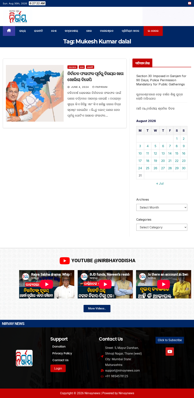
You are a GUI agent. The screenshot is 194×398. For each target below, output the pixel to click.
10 (140, 153)
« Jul (159, 183)
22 (176, 161)
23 (183, 161)
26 (155, 168)
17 (140, 161)
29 (177, 168)
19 (155, 161)
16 (183, 153)
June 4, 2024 (80, 87)
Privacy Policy (62, 353)
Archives (142, 199)
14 (170, 153)
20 (163, 161)
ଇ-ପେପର (153, 30)
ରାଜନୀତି (38, 30)
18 (147, 161)
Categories (143, 219)
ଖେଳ (89, 30)
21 (169, 161)
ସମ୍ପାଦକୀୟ (71, 30)
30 (183, 168)
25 (147, 168)
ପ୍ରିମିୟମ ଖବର (130, 30)
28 (170, 168)
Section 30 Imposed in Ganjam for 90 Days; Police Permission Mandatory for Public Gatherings (161, 80)
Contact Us (60, 360)
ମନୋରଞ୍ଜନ (106, 30)
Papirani (101, 87)
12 (155, 153)
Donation (59, 346)
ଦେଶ (53, 30)
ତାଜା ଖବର (72, 67)
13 (163, 153)
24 (140, 168)
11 (147, 153)
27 (163, 168)
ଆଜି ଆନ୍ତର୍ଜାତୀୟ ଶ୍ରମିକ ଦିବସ (155, 108)
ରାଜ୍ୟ (22, 30)
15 (176, 153)
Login (58, 368)
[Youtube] (170, 351)
